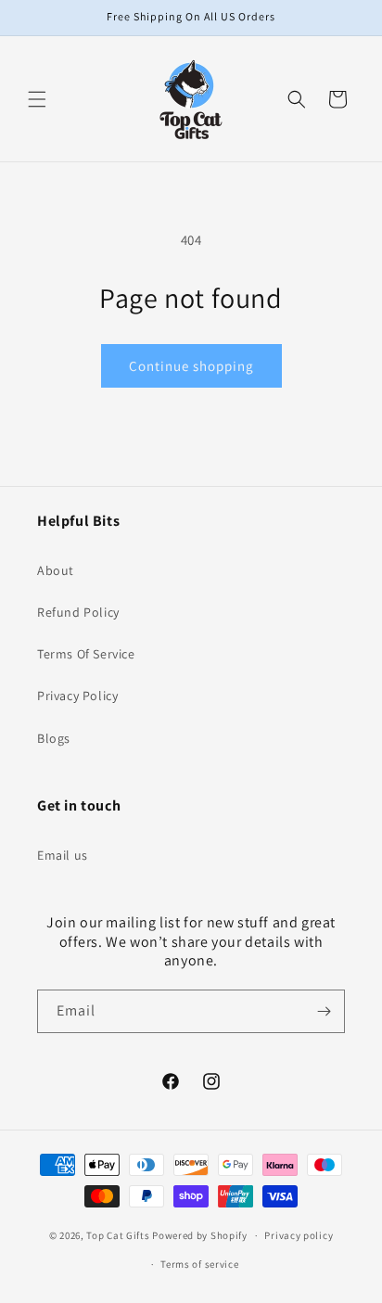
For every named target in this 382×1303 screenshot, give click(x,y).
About (55, 570)
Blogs (53, 738)
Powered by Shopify (200, 1235)
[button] (37, 99)
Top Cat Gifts (117, 1235)
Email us (62, 855)
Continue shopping (191, 366)
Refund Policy (78, 612)
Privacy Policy (77, 695)
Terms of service (199, 1264)
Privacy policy (298, 1235)
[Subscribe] (323, 1011)
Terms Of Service (86, 653)
